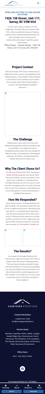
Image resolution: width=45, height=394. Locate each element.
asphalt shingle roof (31, 224)
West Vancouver (17, 344)
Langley (36, 333)
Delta (24, 333)
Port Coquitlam (33, 339)
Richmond (19, 341)
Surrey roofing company (15, 175)
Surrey (26, 341)
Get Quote (33, 391)
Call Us (11, 391)
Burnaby (8, 333)
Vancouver (30, 344)
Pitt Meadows (20, 339)
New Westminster (25, 336)
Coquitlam (17, 333)
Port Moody (10, 341)
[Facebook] (22, 368)
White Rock (35, 341)
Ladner (29, 333)
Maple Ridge (12, 336)
